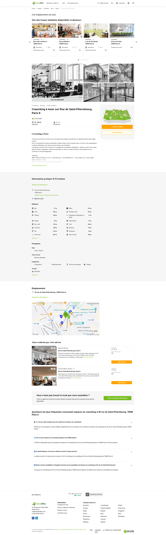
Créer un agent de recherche (66, 507)
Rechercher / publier (51, 3)
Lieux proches (117, 132)
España (103, 511)
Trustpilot (34, 486)
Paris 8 (57, 8)
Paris (52, 8)
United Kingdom (105, 508)
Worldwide (121, 516)
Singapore (121, 511)
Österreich (104, 516)
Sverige (85, 508)
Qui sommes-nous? (73, 3)
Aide (63, 3)
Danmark (86, 505)
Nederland (86, 519)
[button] (51, 26)
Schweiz (103, 519)
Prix (112, 3)
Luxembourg (104, 505)
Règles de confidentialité (61, 529)
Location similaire (117, 127)
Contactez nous (62, 513)
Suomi (85, 513)
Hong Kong (121, 508)
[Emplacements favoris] (133, 3)
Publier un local (104, 3)
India (119, 513)
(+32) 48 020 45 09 (37, 513)
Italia (102, 513)
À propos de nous (62, 504)
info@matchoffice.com (38, 511)
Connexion (122, 3)
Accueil (33, 8)
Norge (85, 511)
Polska (120, 505)
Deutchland (86, 516)
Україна (103, 522)
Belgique (86, 522)
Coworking (46, 8)
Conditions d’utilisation (78, 529)
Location (39, 8)
